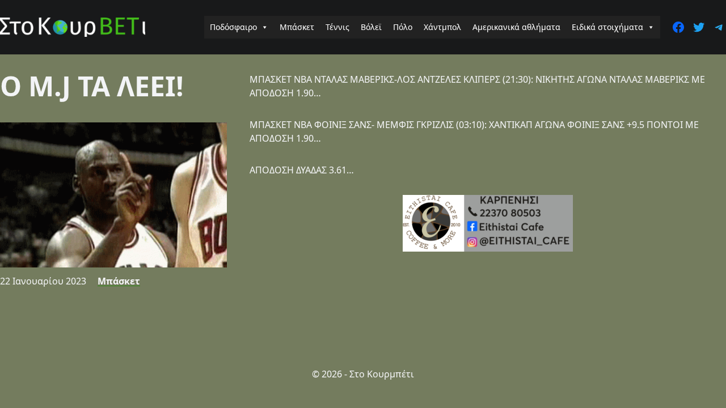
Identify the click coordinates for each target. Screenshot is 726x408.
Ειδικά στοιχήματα (607, 27)
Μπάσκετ (297, 27)
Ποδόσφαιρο (233, 27)
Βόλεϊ (371, 27)
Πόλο (402, 27)
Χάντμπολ (442, 27)
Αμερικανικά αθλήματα (516, 27)
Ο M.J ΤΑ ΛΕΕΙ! (92, 85)
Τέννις (337, 27)
